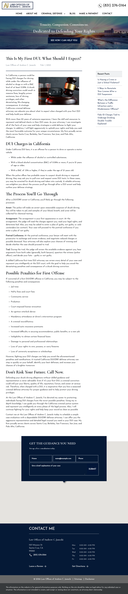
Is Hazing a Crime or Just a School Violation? (109, 81)
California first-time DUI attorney (29, 261)
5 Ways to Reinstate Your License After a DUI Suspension (107, 91)
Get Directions (78, 566)
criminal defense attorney (17, 390)
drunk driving (62, 175)
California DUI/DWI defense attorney (58, 360)
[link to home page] (17, 5)
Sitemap (78, 579)
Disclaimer (89, 579)
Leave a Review (36, 566)
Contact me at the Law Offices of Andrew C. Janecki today (32, 415)
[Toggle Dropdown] (64, 13)
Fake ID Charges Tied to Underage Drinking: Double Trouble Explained (109, 119)
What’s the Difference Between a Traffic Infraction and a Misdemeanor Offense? (108, 104)
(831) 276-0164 (39, 555)
